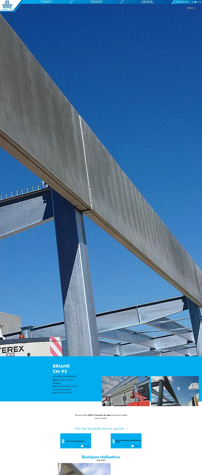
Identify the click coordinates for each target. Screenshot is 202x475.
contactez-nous (182, 2)
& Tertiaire (46, 1)
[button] (102, 391)
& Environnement (96, 1)
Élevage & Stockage (147, 1)
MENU (192, 8)
